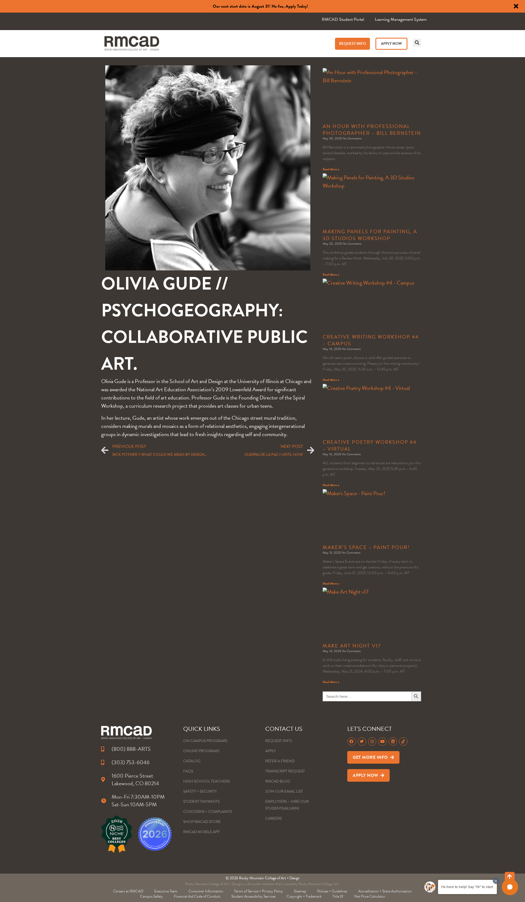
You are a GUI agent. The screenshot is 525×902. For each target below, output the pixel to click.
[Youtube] (382, 741)
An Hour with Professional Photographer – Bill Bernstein (372, 129)
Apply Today (296, 6)
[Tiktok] (403, 741)
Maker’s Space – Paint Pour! (366, 547)
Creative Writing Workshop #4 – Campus (371, 340)
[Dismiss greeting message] (496, 880)
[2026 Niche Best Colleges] (116, 834)
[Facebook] (351, 741)
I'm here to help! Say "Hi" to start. (467, 887)
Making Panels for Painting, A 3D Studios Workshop (370, 235)
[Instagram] (372, 741)
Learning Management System (401, 19)
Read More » (331, 169)
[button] (417, 43)
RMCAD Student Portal (343, 19)
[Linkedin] (393, 741)
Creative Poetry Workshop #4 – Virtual (370, 445)
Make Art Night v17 (352, 645)
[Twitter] (362, 741)
